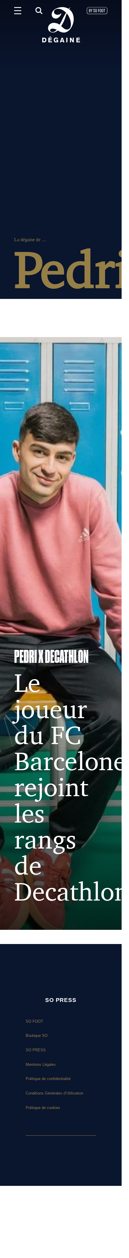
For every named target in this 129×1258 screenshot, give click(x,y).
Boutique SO (37, 1035)
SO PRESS (36, 1050)
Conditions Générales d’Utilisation (54, 1093)
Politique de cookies (43, 1107)
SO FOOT (34, 1021)
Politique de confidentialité (48, 1078)
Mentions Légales (41, 1064)
